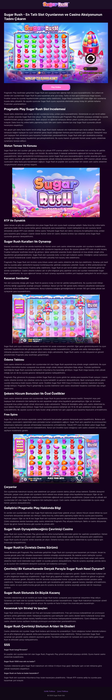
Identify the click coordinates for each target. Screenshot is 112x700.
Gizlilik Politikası (49, 691)
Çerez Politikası (62, 691)
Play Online (56, 87)
